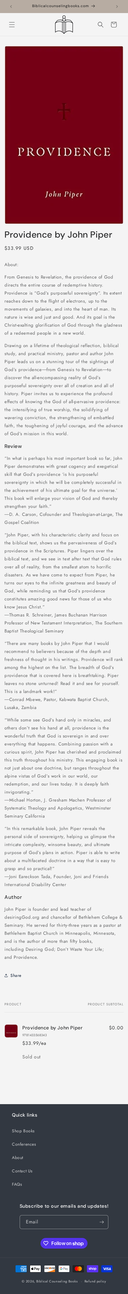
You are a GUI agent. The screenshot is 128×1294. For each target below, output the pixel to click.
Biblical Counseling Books (57, 1281)
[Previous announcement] (11, 6)
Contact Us (22, 1171)
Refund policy (95, 1281)
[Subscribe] (101, 1222)
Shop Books (23, 1131)
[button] (11, 24)
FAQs (17, 1184)
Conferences (24, 1144)
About (17, 1158)
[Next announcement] (117, 6)
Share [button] (15, 975)
